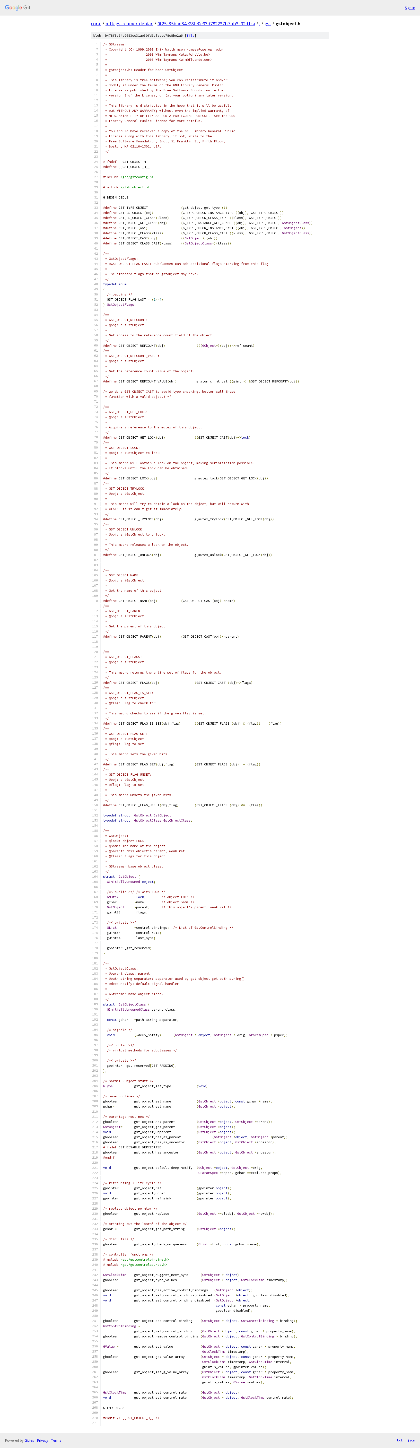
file (190, 36)
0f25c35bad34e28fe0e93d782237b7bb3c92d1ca (206, 23)
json (411, 1440)
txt (399, 1440)
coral (96, 23)
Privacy (42, 1440)
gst (267, 23)
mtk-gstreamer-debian (129, 23)
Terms (56, 1440)
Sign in (410, 7)
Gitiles (29, 1440)
